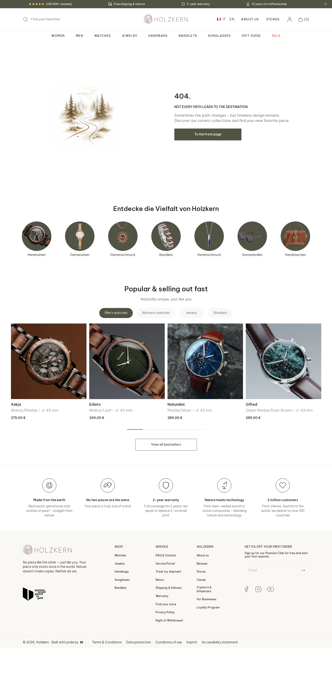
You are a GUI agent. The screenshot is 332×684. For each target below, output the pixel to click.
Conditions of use (168, 642)
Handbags (122, 571)
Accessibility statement (220, 642)
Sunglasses (122, 579)
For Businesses (206, 599)
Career (201, 579)
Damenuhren (79, 255)
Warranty (162, 596)
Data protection (138, 642)
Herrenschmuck (209, 255)
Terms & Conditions (107, 642)
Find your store (166, 604)
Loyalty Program (208, 607)
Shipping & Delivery (169, 587)
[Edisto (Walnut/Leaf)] (127, 361)
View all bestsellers (166, 444)
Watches (120, 555)
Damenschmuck (122, 255)
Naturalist (176, 404)
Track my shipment (168, 571)
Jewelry (120, 563)
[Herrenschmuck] (209, 236)
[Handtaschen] (295, 236)
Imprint (191, 642)
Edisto (95, 404)
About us (203, 555)
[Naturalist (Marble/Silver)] (205, 361)
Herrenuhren (37, 255)
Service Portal (165, 563)
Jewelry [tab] (191, 313)
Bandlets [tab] (220, 313)
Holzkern (42, 642)
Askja (16, 404)
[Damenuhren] (79, 236)
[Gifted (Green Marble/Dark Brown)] (283, 361)
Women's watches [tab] (156, 313)
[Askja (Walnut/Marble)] (48, 361)
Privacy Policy (165, 612)
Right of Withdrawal (169, 620)
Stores (273, 19)
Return (160, 579)
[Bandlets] (166, 236)
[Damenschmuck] (123, 236)
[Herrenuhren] (36, 236)
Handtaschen (295, 255)
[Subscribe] (303, 570)
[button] (303, 19)
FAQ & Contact (166, 555)
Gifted (251, 404)
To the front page (207, 134)
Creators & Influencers (204, 589)
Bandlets (166, 255)
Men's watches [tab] (116, 313)
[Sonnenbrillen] (252, 236)
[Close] (325, 4)
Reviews (202, 563)
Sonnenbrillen (252, 255)
